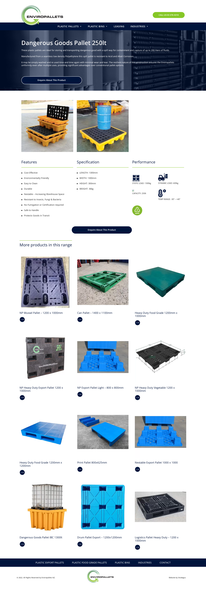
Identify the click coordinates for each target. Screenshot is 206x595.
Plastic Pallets (68, 26)
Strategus (182, 577)
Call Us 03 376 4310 (169, 15)
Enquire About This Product (52, 80)
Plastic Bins (96, 26)
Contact (165, 562)
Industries (137, 26)
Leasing (119, 26)
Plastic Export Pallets (50, 562)
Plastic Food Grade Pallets (89, 562)
